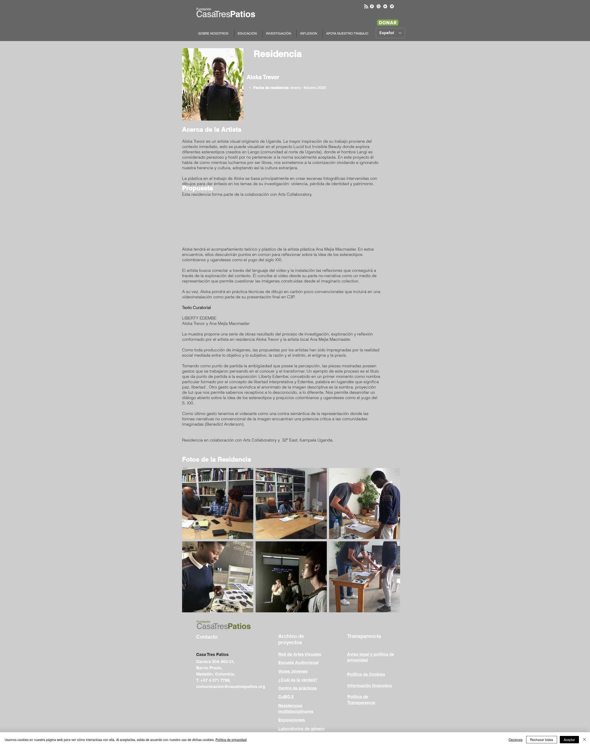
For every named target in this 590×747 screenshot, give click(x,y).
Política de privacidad (231, 739)
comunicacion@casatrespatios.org (230, 686)
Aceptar (569, 739)
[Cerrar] (584, 739)
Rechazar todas (541, 739)
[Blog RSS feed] (366, 6)
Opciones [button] (515, 739)
